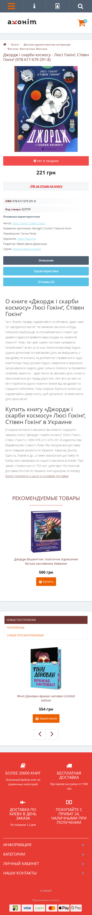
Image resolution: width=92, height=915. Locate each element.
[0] (82, 25)
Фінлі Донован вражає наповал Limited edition (46, 698)
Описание (46, 260)
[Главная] (4, 44)
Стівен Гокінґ (36, 223)
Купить (47, 581)
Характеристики (46, 271)
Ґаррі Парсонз (26, 238)
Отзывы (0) (46, 282)
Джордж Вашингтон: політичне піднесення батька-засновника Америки (46, 561)
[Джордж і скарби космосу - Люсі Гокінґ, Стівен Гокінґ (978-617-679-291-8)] (46, 109)
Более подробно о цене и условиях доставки (36, 476)
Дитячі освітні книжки (27, 249)
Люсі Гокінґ (19, 223)
